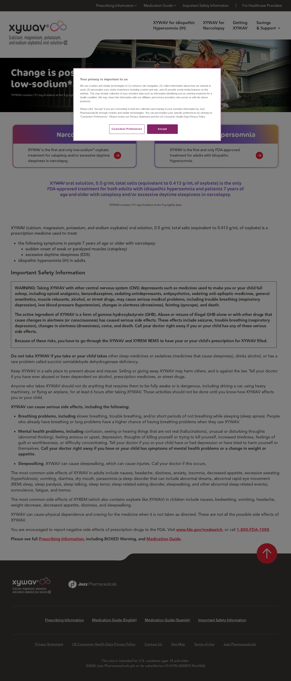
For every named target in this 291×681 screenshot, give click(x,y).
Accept (162, 129)
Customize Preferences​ (127, 129)
